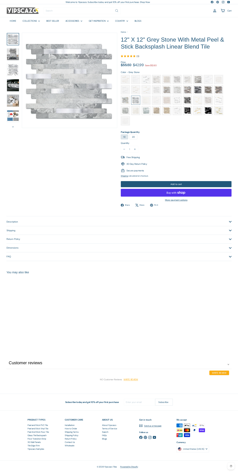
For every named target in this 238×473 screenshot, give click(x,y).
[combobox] (82, 10)
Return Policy (71, 438)
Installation (69, 425)
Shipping (124, 176)
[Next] (12, 126)
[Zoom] (69, 80)
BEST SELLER (52, 20)
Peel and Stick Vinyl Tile (38, 428)
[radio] (125, 79)
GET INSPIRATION (97, 20)
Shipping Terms (72, 432)
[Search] (117, 10)
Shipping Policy (71, 435)
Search (105, 432)
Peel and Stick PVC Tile (38, 425)
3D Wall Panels (34, 442)
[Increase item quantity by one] (134, 149)
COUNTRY (120, 20)
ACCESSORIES (72, 20)
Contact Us (70, 442)
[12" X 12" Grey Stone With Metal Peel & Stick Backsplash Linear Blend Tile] (23, 309)
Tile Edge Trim (34, 445)
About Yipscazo (109, 425)
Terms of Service (109, 428)
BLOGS (138, 20)
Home (123, 32)
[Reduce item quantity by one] (124, 149)
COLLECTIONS (30, 20)
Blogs (104, 438)
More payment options (176, 200)
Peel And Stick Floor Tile (38, 432)
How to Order (71, 428)
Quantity (125, 143)
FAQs (104, 435)
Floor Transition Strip (37, 438)
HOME (13, 20)
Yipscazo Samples (36, 449)
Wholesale (69, 445)
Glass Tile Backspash (37, 435)
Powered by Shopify (129, 466)
